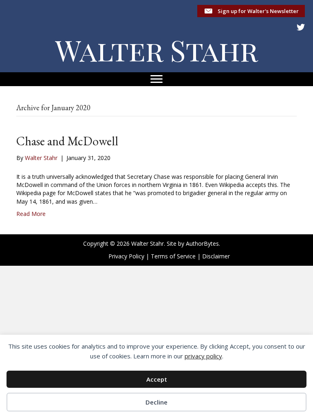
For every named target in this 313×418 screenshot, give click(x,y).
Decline (156, 402)
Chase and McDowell (67, 141)
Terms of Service (173, 256)
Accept (156, 379)
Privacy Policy (126, 256)
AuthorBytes (202, 243)
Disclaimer (216, 256)
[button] (251, 11)
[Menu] (156, 79)
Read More (31, 214)
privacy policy (203, 356)
